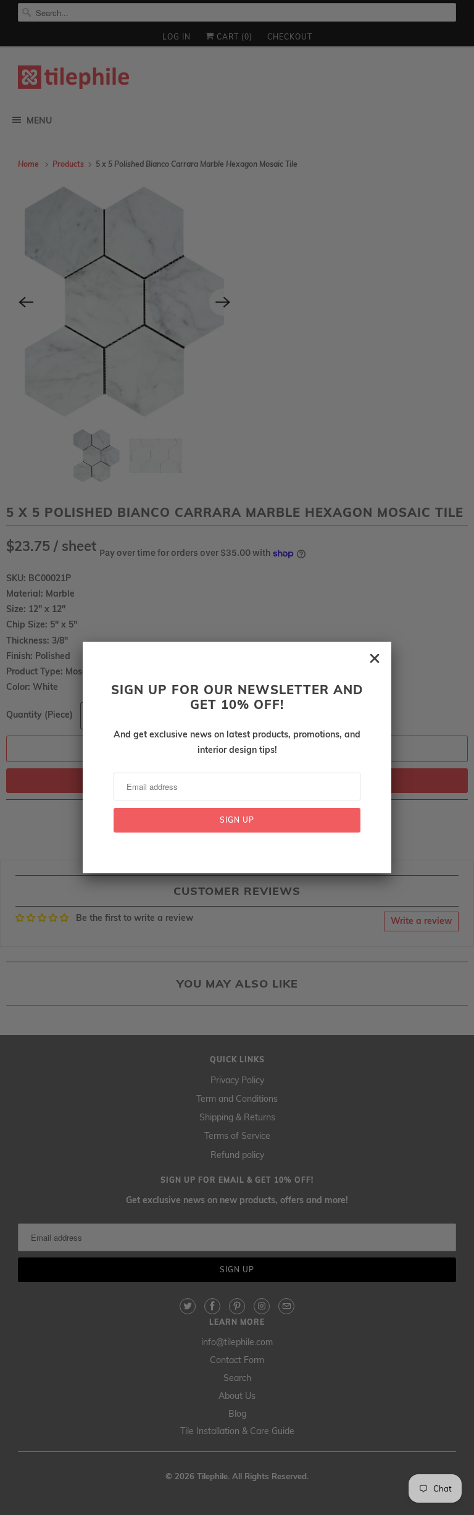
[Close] (374, 658)
